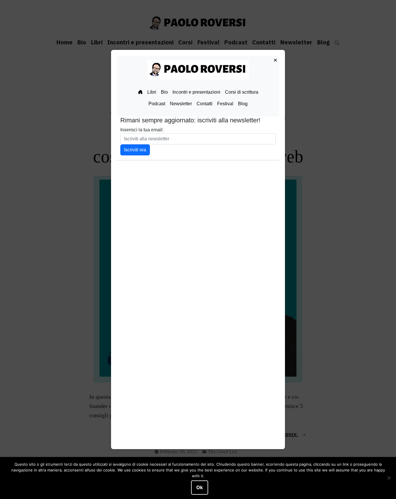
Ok (199, 487)
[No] (389, 478)
